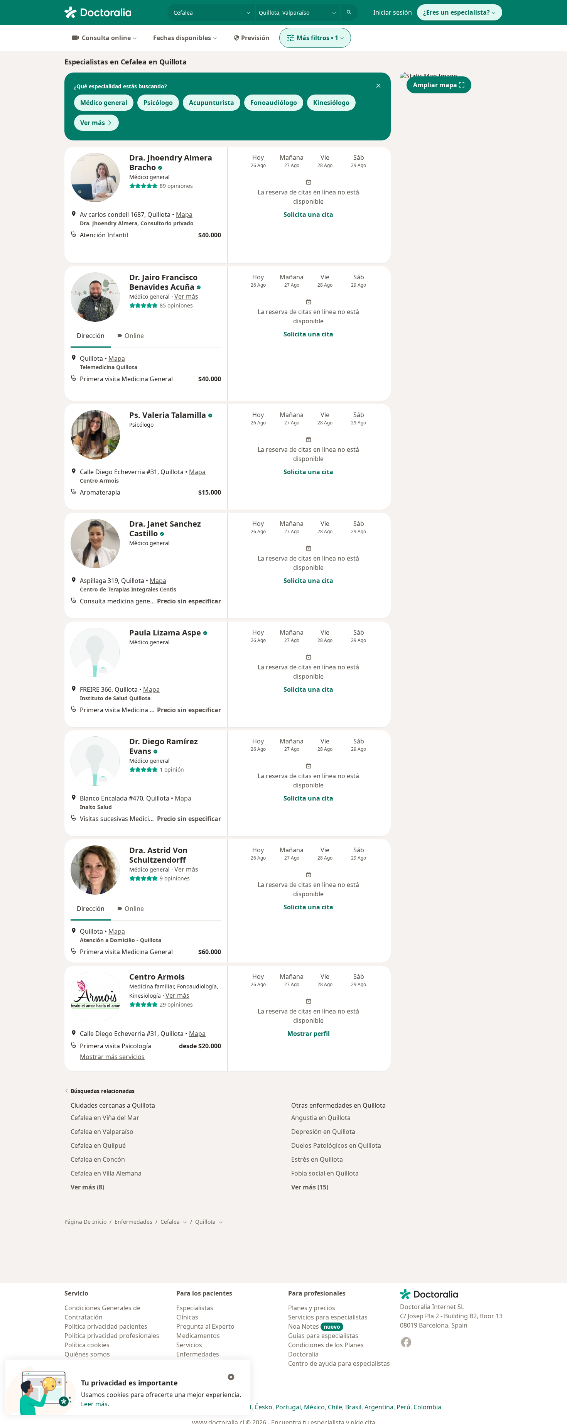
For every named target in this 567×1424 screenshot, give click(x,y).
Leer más (94, 1404)
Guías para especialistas (323, 1335)
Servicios (189, 1345)
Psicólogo (158, 102)
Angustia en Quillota (321, 1117)
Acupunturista (211, 102)
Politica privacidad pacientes (105, 1326)
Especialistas (194, 1308)
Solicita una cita (308, 214)
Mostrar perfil (308, 1033)
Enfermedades (133, 1221)
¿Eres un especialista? (456, 12)
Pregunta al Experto (205, 1326)
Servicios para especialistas (328, 1317)
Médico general (103, 102)
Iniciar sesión (392, 12)
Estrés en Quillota (317, 1159)
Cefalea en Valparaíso (102, 1131)
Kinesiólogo (331, 102)
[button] (378, 86)
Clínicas (187, 1317)
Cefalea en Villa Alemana (106, 1173)
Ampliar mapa (435, 85)
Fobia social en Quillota (325, 1173)
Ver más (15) (309, 1186)
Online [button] (134, 335)
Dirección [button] (91, 335)
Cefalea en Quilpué (98, 1145)
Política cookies (87, 1345)
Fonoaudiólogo (273, 102)
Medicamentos (198, 1335)
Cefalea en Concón (98, 1159)
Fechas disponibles (182, 38)
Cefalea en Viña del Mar (105, 1117)
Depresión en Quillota (323, 1131)
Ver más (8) (87, 1186)
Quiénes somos (87, 1354)
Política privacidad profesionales (111, 1335)
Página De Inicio (85, 1221)
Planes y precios (311, 1308)
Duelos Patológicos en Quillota (336, 1145)
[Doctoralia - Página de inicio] (112, 11)
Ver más (92, 122)
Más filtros (317, 38)
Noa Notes (314, 1326)
